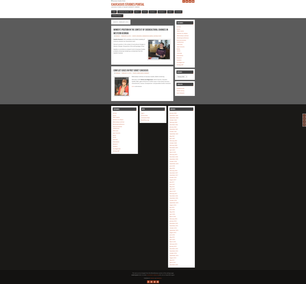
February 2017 (173, 193)
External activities (181, 40)
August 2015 (173, 232)
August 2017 (173, 180)
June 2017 (172, 184)
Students (179, 60)
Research (139, 36)
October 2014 (173, 253)
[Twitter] (304, 121)
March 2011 (173, 262)
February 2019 (173, 154)
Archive (179, 27)
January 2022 (173, 127)
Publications (180, 55)
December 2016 (174, 196)
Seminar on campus (147, 36)
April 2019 (172, 150)
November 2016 (174, 198)
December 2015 (174, 223)
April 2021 (172, 138)
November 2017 (174, 175)
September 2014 (174, 255)
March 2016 (173, 216)
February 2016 (173, 219)
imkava (118, 36)
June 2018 (172, 166)
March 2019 (173, 152)
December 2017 (174, 173)
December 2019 (174, 147)
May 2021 (172, 136)
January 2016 (173, 221)
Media (178, 49)
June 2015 (172, 235)
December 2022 (174, 124)
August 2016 (173, 205)
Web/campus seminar (143, 73)
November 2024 (174, 115)
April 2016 (172, 214)
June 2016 (172, 209)
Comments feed (145, 117)
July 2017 (172, 182)
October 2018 (173, 161)
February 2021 (173, 140)
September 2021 (174, 134)
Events (134, 36)
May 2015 (172, 237)
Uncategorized (180, 62)
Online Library (180, 90)
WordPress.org (145, 120)
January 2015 (173, 246)
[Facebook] (304, 115)
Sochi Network (180, 93)
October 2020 (173, 143)
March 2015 (173, 241)
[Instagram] (304, 124)
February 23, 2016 (126, 36)
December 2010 (174, 264)
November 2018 (174, 159)
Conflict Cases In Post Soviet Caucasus (130, 70)
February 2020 (173, 145)
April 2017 (172, 189)
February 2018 (173, 170)
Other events (180, 31)
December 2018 (174, 157)
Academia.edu (180, 88)
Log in (142, 113)
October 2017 (173, 177)
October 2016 (173, 200)
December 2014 (174, 248)
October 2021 (173, 131)
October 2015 (173, 228)
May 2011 (172, 260)
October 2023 (173, 120)
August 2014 (173, 258)
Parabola (152, 278)
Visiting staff (157, 36)
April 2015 (172, 239)
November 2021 (174, 129)
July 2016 (172, 207)
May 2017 (172, 186)
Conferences (180, 42)
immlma (118, 73)
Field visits (179, 44)
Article (178, 51)
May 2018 (172, 168)
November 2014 (174, 251)
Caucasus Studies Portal (127, 4)
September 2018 (174, 163)
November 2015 (174, 225)
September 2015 (174, 230)
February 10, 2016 (126, 73)
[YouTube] (304, 118)
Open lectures (180, 47)
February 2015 (173, 244)
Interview (179, 53)
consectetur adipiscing (153, 275)
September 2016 (174, 202)
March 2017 (173, 191)
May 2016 (172, 212)
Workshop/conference (183, 38)
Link (133, 86)
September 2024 (174, 117)
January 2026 (173, 113)
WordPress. (159, 278)
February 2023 (173, 122)
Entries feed (144, 115)
